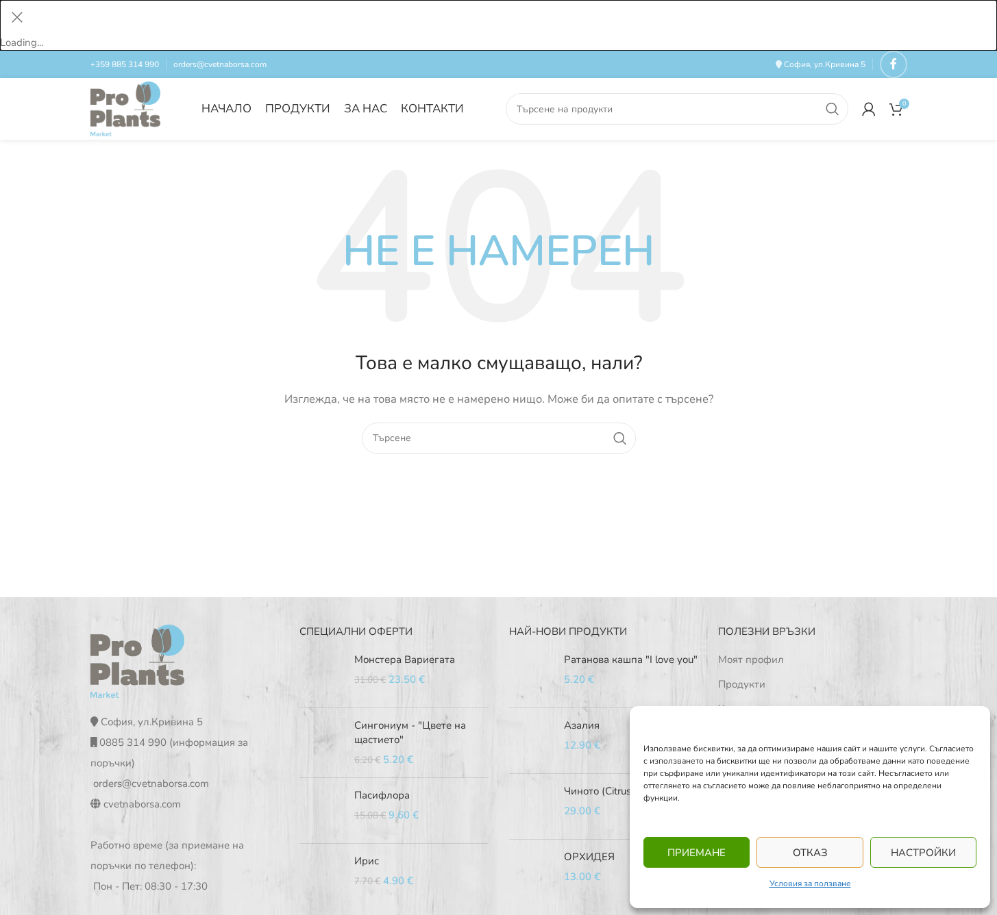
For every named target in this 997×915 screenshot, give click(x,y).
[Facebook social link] (893, 64)
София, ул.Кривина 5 (824, 64)
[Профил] (869, 109)
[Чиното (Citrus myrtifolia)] (531, 806)
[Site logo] (125, 108)
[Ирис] (321, 876)
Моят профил (751, 659)
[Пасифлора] (321, 810)
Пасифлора (382, 795)
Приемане (696, 853)
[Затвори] (17, 17)
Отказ (810, 853)
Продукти (741, 684)
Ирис (366, 861)
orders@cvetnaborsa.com (220, 64)
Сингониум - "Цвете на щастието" (410, 732)
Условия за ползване (810, 883)
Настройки (923, 853)
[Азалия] (531, 740)
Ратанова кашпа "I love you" (631, 659)
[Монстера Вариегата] (321, 675)
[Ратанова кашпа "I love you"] (531, 675)
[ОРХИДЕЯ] (531, 872)
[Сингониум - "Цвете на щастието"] (321, 742)
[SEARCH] (832, 109)
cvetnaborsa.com (142, 804)
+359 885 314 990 (124, 64)
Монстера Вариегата (404, 659)
